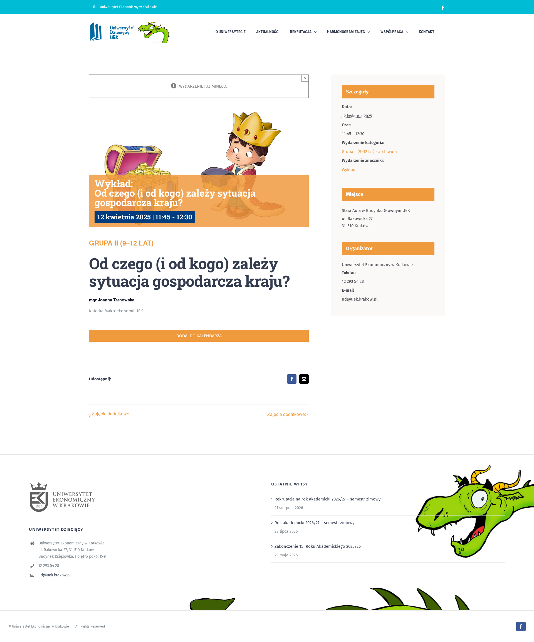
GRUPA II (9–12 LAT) (121, 242)
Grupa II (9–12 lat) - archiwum (369, 151)
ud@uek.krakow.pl (54, 575)
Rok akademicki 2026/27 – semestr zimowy (314, 522)
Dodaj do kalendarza (199, 335)
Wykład (348, 169)
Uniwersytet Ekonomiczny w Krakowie (40, 626)
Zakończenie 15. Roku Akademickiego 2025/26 (318, 546)
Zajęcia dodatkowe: (111, 413)
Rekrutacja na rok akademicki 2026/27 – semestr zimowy (327, 499)
